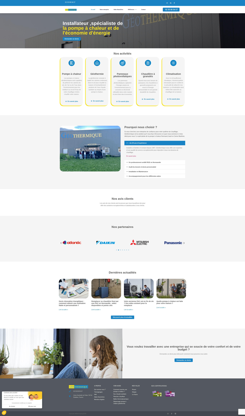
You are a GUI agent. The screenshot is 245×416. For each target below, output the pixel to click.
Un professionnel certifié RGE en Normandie (145, 162)
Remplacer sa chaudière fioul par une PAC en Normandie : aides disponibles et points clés (104, 303)
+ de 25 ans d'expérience (138, 143)
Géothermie (97, 74)
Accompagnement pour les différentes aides (145, 176)
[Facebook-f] (171, 413)
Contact (143, 9)
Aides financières (118, 9)
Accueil (93, 9)
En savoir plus (131, 156)
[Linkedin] (175, 413)
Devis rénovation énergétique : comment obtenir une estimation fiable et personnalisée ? (72, 303)
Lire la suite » (63, 309)
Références (131, 9)
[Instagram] (168, 413)
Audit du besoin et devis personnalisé (142, 167)
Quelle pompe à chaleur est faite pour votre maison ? (169, 302)
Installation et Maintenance (138, 171)
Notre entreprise (104, 9)
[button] (154, 143)
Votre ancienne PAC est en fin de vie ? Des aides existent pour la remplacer (139, 303)
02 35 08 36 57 (70, 2)
